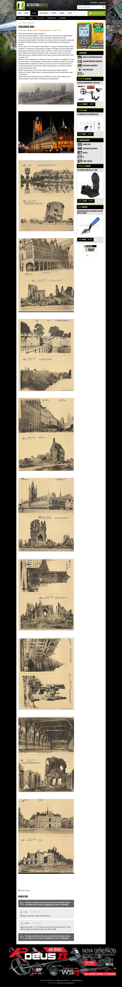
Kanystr (85, 153)
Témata (31, 18)
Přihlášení (93, 2)
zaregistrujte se (49, 905)
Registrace (102, 2)
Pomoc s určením (87, 161)
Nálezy (26, 13)
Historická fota (40, 18)
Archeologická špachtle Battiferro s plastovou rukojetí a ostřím (90, 212)
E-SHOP (70, 13)
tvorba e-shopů (60, 983)
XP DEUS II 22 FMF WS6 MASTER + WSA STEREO (88, 83)
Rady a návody (44, 13)
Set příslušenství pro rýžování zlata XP (87, 114)
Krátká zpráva (21, 18)
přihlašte (65, 905)
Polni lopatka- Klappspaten (90, 65)
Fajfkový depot (87, 144)
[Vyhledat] (104, 7)
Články (34, 13)
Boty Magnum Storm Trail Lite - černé (87, 170)
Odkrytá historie (52, 18)
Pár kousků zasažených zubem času (92, 61)
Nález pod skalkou (88, 70)
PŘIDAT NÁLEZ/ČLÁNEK (98, 13)
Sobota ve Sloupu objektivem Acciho (92, 57)
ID (83, 74)
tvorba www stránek (69, 983)
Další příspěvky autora (45, 30)
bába (26, 912)
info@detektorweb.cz (77, 980)
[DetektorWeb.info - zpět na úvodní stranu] (33, 5)
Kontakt (62, 13)
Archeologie (62, 18)
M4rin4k (35, 30)
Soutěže (54, 13)
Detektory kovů (59, 980)
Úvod (19, 13)
